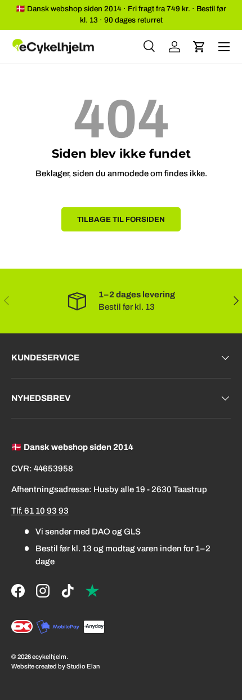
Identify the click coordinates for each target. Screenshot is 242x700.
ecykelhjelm (49, 656)
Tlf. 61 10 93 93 (40, 510)
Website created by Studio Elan (55, 666)
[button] (199, 46)
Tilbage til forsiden (121, 219)
